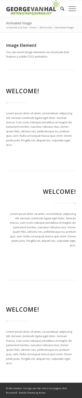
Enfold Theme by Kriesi (32, 392)
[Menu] (70, 8)
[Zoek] (60, 8)
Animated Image (19, 23)
